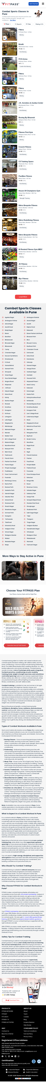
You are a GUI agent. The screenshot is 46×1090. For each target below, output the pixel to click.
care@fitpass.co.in (30, 1051)
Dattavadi (30, 353)
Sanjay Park (30, 497)
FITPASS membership (12, 911)
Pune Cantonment (11, 474)
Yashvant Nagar (32, 545)
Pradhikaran (9, 471)
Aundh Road (9, 327)
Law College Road (32, 413)
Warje (7, 545)
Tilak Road (8, 522)
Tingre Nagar (31, 522)
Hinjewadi (8, 385)
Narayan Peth (9, 449)
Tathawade (9, 519)
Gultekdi (29, 375)
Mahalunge (8, 426)
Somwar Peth (9, 513)
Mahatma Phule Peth (34, 426)
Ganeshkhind (9, 365)
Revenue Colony (32, 487)
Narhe (29, 449)
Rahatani (30, 477)
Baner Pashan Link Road (34, 333)
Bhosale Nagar (9, 343)
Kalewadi (30, 388)
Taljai (28, 516)
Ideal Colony (31, 385)
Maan (28, 420)
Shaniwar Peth (9, 503)
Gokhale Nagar (31, 372)
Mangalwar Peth (32, 433)
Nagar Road (30, 445)
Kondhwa (8, 407)
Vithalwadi (30, 532)
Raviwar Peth (9, 487)
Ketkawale (30, 401)
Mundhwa (30, 442)
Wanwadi (30, 541)
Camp (7, 349)
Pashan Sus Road (10, 461)
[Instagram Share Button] (9, 1056)
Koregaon (8, 410)
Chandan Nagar (10, 353)
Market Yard (9, 436)
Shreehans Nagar (10, 509)
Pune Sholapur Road (33, 474)
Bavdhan (8, 337)
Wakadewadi (31, 538)
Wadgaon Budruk (10, 535)
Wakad (7, 538)
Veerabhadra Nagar (33, 529)
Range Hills (30, 481)
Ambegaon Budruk (33, 317)
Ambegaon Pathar (11, 320)
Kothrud (7, 413)
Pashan (29, 458)
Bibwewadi (8, 346)
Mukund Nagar (9, 442)
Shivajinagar (31, 506)
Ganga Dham (31, 369)
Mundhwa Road (10, 445)
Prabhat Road (31, 468)
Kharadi (7, 404)
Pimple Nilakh (31, 465)
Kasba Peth (30, 394)
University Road (10, 525)
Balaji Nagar (9, 330)
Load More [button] (23, 297)
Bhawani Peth (31, 337)
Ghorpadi (8, 372)
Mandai (7, 433)
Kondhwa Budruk (32, 407)
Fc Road (7, 362)
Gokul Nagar (9, 375)
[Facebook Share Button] (2, 1056)
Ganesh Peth (9, 369)
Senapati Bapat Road (34, 500)
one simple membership (28, 894)
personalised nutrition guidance (30, 919)
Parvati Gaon (9, 458)
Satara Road (9, 500)
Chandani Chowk (32, 349)
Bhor (28, 340)
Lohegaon (8, 417)
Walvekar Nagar (10, 541)
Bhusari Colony (32, 343)
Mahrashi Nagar (10, 429)
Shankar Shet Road (33, 503)
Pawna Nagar (9, 465)
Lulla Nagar (8, 420)
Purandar (8, 477)
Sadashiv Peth (9, 490)
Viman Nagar (9, 532)
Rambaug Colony (10, 481)
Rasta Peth (8, 484)
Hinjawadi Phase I (32, 381)
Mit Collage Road (10, 439)
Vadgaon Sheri (9, 529)
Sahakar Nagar (31, 490)
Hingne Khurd (9, 381)
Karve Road (8, 394)
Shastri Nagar (9, 506)
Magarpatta (9, 423)
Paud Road (30, 461)
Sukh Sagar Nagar (32, 513)
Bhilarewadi (9, 340)
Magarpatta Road (32, 423)
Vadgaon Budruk (32, 525)
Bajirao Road (31, 327)
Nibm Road (8, 452)
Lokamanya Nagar (33, 417)
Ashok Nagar (9, 324)
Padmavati (8, 455)
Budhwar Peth (31, 346)
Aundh (29, 324)
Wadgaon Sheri (32, 535)
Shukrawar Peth (32, 509)
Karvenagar (30, 391)
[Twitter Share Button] (6, 1056)
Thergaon (30, 519)
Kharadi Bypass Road (33, 404)
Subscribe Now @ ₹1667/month (16, 645)
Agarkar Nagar (9, 317)
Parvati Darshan (32, 455)
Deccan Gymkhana (11, 356)
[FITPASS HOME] (11, 4)
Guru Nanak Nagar (11, 378)
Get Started (33, 4)
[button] (7, 24)
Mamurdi (30, 429)
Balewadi (30, 330)
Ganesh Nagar (31, 365)
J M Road (8, 388)
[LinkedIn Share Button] (15, 1056)
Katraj (7, 397)
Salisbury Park (31, 493)
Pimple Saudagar (10, 468)
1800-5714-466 (15, 1051)
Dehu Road (30, 356)
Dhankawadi (9, 359)
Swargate (8, 516)
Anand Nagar (31, 320)
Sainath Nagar (9, 493)
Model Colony (31, 439)
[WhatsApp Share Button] (18, 1056)
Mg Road (29, 436)
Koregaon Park (31, 410)
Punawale (30, 471)
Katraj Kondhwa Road (34, 397)
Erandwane (30, 359)
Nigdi (28, 452)
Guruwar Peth (31, 378)
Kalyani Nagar (9, 391)
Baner (7, 333)
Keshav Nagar (9, 401)
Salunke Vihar (9, 497)
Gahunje (29, 362)
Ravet (29, 484)
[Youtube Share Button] (12, 1056)
